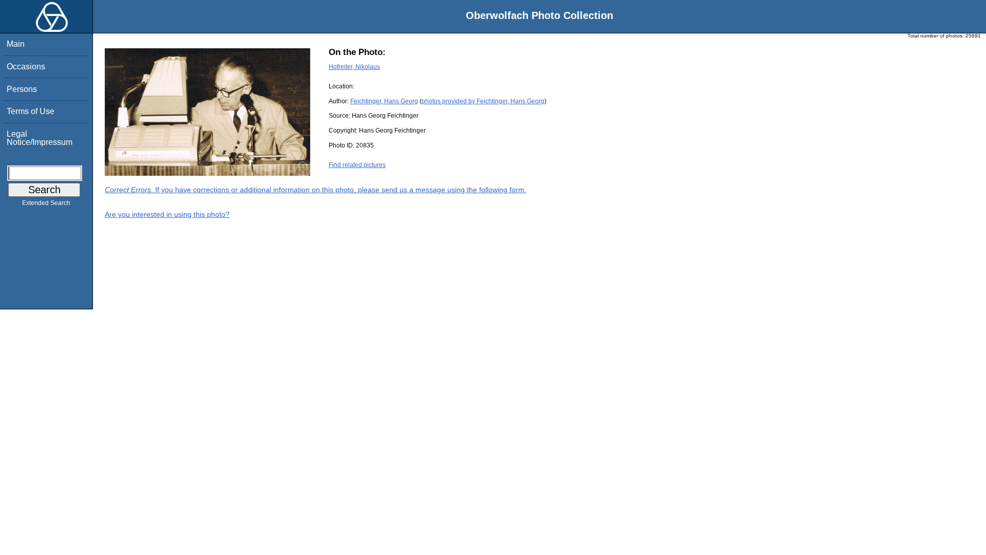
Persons (22, 89)
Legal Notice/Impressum (39, 138)
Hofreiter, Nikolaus (354, 66)
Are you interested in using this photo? (167, 214)
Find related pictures (357, 165)
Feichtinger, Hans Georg (384, 101)
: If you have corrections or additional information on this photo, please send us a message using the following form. (315, 190)
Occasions (26, 66)
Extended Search (46, 203)
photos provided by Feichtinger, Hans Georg (483, 101)
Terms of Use (30, 111)
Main (16, 44)
